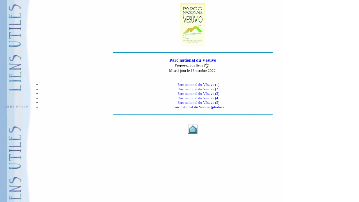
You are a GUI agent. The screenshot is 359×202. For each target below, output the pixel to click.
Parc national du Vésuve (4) (198, 98)
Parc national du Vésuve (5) (198, 102)
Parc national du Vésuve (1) (198, 84)
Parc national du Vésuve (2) (198, 89)
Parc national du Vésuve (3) (198, 93)
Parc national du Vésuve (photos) (198, 107)
